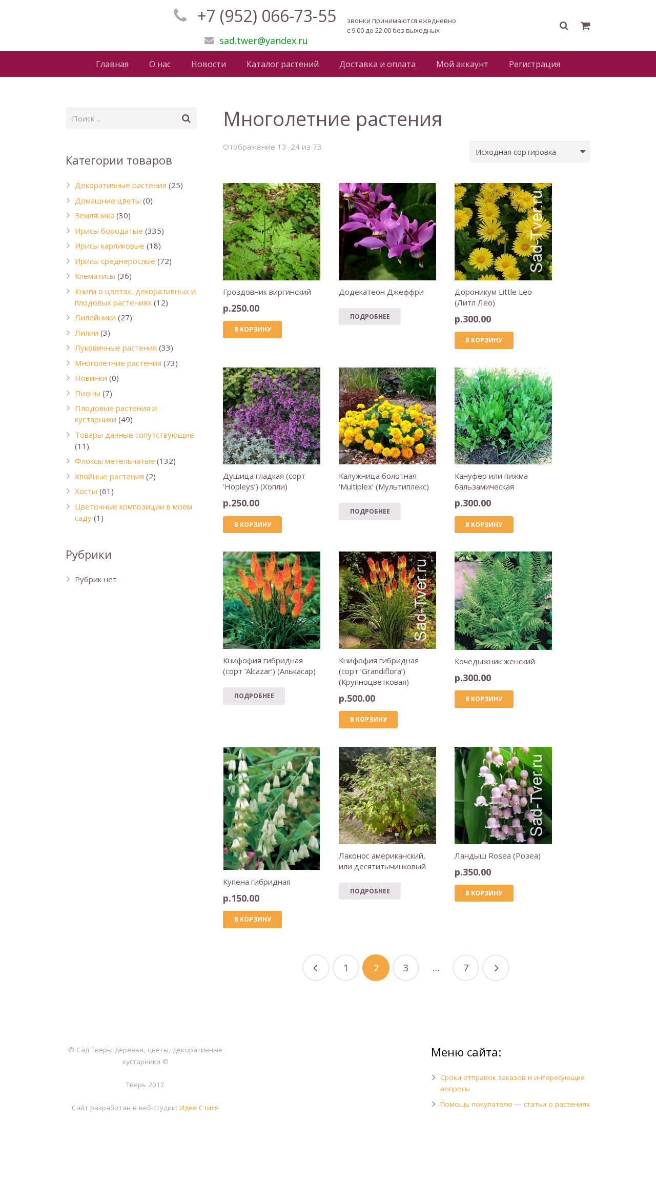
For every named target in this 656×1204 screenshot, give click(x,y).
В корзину (252, 329)
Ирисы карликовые (110, 245)
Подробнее (370, 316)
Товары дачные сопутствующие (134, 435)
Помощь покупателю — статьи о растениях (515, 1104)
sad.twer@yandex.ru (263, 40)
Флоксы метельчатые (115, 461)
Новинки (91, 378)
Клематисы (95, 276)
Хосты (86, 491)
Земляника (94, 215)
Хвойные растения (109, 476)
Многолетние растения (118, 363)
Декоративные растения (121, 185)
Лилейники (95, 317)
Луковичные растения (116, 347)
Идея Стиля (199, 1107)
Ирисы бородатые (109, 231)
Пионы (87, 393)
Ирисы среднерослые (115, 261)
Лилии (86, 333)
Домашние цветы (108, 200)
